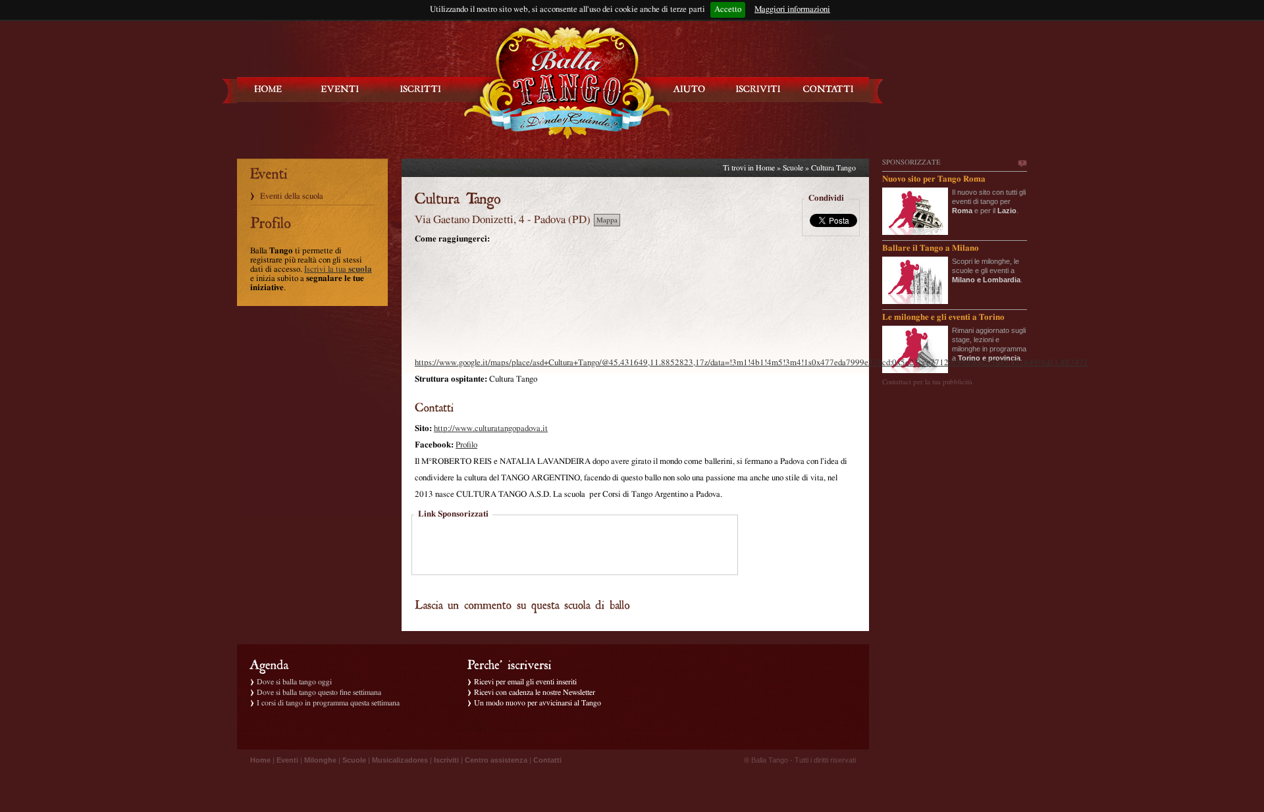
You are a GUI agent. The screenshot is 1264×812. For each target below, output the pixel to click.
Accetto (727, 9)
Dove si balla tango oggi (294, 682)
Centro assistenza (496, 760)
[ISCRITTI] (420, 89)
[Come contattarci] (828, 89)
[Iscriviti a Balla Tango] (758, 89)
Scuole (793, 168)
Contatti (547, 760)
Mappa (607, 220)
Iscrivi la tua (338, 269)
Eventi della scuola (291, 196)
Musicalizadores (400, 760)
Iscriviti (446, 760)
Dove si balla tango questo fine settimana (319, 692)
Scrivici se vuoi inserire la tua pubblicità (1021, 164)
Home (765, 168)
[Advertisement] (575, 546)
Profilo (466, 445)
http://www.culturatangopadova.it (491, 428)
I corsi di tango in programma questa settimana (328, 703)
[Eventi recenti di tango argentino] (268, 89)
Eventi (287, 760)
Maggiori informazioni (792, 9)
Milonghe (320, 760)
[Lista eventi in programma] (340, 89)
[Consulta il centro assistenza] (689, 89)
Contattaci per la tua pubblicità (927, 382)
